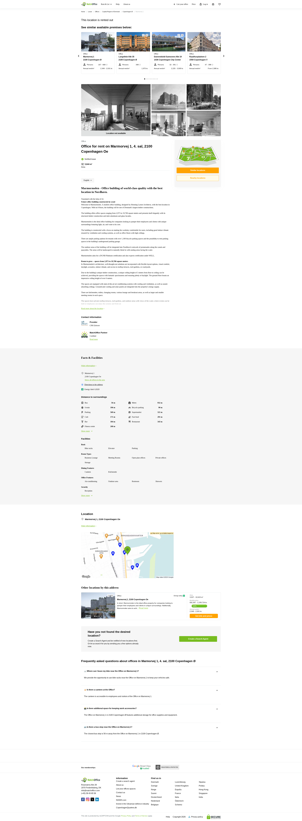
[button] (107, 35)
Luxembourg (180, 782)
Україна (202, 782)
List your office (182, 4)
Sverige (154, 786)
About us (126, 4)
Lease (90, 11)
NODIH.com (121, 800)
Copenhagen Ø (128, 11)
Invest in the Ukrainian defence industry (132, 804)
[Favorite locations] (219, 4)
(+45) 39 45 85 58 (88, 793)
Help (118, 4)
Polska (202, 786)
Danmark (155, 782)
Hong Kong (203, 790)
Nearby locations (197, 178)
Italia (177, 797)
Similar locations (197, 170)
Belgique (155, 805)
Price (194, 4)
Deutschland (156, 797)
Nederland (155, 801)
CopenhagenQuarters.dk (126, 808)
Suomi (153, 793)
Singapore (203, 793)
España (178, 790)
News (118, 796)
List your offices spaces (126, 789)
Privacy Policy (126, 816)
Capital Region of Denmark (111, 11)
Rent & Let (105, 4)
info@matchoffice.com (90, 790)
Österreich (179, 801)
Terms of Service (141, 816)
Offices (97, 11)
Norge (153, 790)
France (178, 793)
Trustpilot (84, 755)
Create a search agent (125, 781)
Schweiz (178, 805)
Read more (94, 339)
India (201, 797)
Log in (205, 4)
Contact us (120, 793)
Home (83, 11)
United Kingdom (182, 786)
